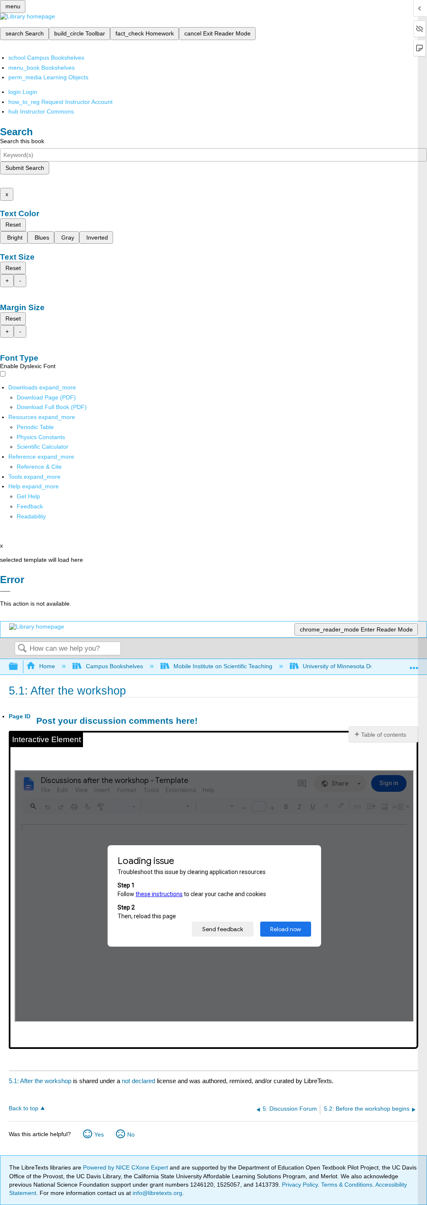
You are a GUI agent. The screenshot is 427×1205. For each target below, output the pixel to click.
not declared (139, 1080)
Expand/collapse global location (414, 664)
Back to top (23, 1108)
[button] (30, 506)
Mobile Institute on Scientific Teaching (223, 666)
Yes (99, 1134)
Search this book (22, 141)
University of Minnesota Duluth (343, 666)
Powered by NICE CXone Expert (126, 1167)
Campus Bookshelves (114, 666)
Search (22, 648)
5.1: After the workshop (40, 1080)
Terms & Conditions (346, 1184)
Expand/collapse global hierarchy (19, 667)
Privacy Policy (300, 1184)
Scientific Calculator (42, 446)
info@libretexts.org (156, 1193)
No (131, 1134)
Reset (13, 224)
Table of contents (383, 734)
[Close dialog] (5, 591)
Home (47, 666)
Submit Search (24, 167)
